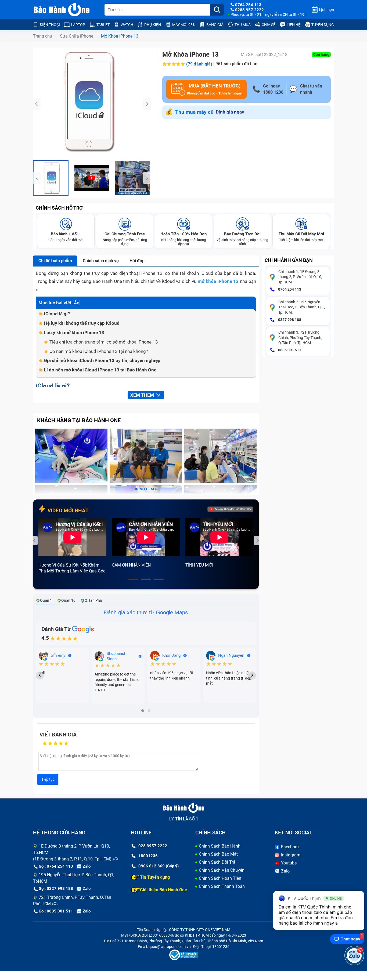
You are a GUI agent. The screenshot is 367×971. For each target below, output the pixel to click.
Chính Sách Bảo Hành (219, 846)
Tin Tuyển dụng (155, 877)
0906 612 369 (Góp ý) (158, 866)
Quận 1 (46, 600)
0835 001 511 (289, 350)
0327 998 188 (289, 319)
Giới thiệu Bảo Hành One (163, 889)
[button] (142, 710)
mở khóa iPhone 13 (218, 281)
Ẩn (76, 302)
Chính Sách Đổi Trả (217, 862)
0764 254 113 (289, 289)
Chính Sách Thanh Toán (222, 886)
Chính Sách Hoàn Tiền (220, 878)
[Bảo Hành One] (62, 9)
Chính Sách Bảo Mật (218, 854)
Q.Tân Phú (93, 600)
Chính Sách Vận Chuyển (221, 870)
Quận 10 (68, 600)
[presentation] (37, 104)
